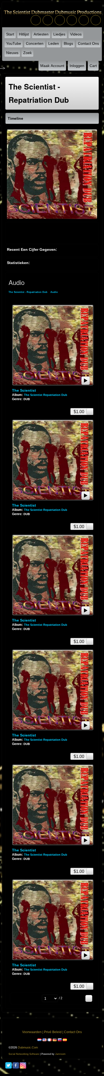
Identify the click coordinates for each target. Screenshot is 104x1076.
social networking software (24, 1054)
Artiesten (41, 34)
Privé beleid (53, 1032)
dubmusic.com (28, 1047)
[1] (14, 403)
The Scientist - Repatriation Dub (28, 292)
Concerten (34, 43)
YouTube (13, 43)
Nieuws (12, 53)
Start (10, 34)
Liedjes (59, 34)
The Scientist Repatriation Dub (45, 394)
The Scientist (24, 390)
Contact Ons (88, 43)
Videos (76, 34)
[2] (16, 403)
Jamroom (60, 1054)
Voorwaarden (32, 1032)
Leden (53, 43)
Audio (54, 292)
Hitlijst (24, 34)
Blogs (68, 43)
